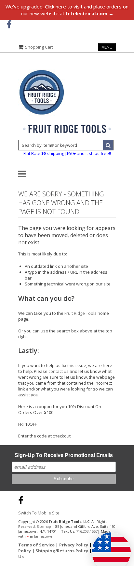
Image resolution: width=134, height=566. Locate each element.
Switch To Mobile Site (39, 513)
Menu (107, 47)
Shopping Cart (39, 47)
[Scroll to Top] (124, 499)
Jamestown (43, 536)
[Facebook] (9, 24)
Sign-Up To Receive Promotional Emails (64, 455)
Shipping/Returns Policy (61, 551)
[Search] (108, 145)
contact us (58, 371)
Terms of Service (36, 545)
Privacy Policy (73, 545)
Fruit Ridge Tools (80, 313)
